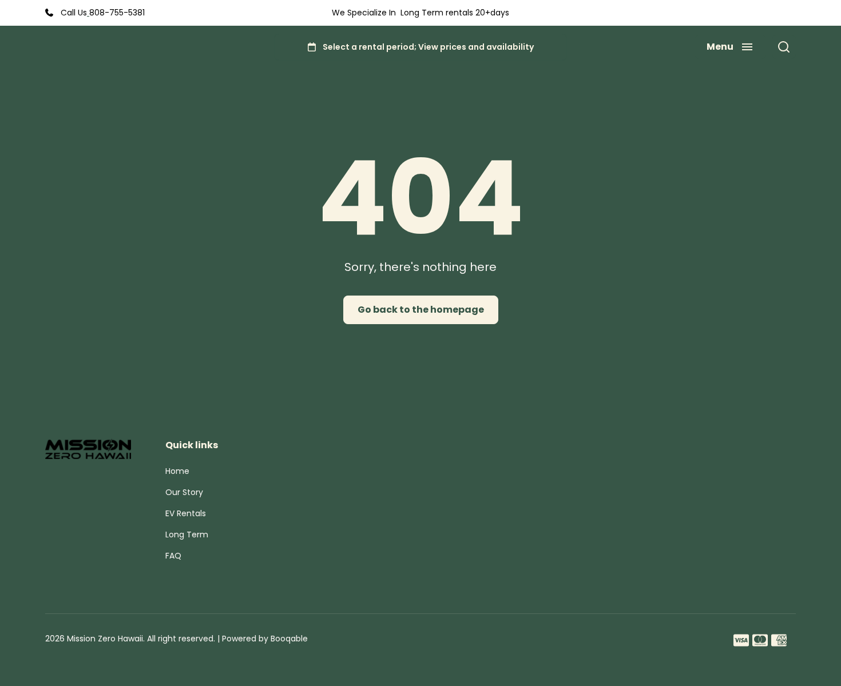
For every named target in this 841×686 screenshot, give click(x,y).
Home (177, 471)
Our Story (184, 492)
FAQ (173, 555)
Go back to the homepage (421, 309)
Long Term (186, 534)
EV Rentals (185, 513)
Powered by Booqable (265, 638)
